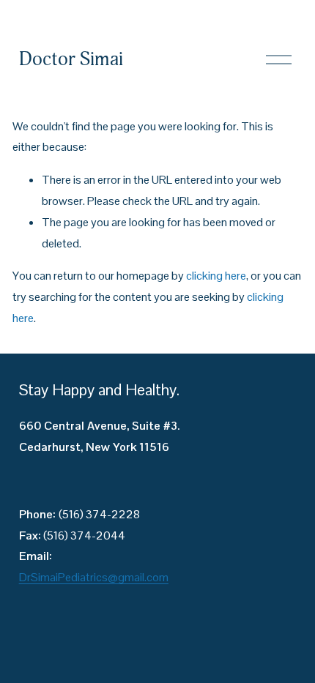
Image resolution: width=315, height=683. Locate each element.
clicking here (216, 275)
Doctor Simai (71, 59)
